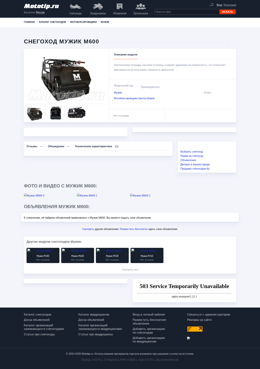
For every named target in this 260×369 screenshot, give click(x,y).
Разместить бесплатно (134, 228)
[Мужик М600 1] (103, 195)
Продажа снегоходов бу (195, 168)
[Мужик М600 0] (50, 195)
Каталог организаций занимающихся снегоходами (44, 327)
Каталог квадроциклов (93, 314)
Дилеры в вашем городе (195, 164)
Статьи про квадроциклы (95, 334)
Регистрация (230, 5)
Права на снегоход (191, 155)
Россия (40, 12)
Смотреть (88, 228)
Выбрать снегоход (191, 151)
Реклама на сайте (199, 320)
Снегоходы (76, 13)
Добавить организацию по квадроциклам (149, 339)
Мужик (118, 92)
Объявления (119, 13)
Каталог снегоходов (37, 314)
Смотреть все (130, 269)
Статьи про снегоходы (39, 334)
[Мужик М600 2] (156, 195)
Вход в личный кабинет (149, 314)
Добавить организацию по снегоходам (149, 330)
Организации (140, 13)
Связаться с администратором (208, 314)
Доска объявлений (37, 320)
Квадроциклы (98, 13)
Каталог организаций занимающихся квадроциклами (100, 327)
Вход (219, 5)
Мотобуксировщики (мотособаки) (134, 98)
